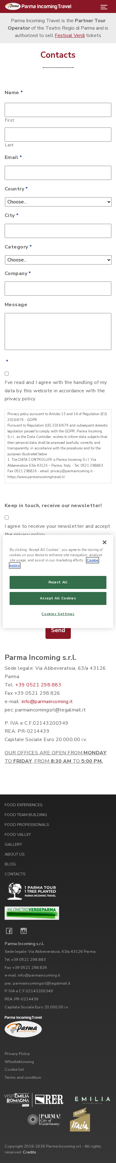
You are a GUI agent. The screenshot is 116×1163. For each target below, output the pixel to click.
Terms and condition (23, 1077)
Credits (29, 1152)
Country (16, 189)
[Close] (104, 542)
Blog (10, 864)
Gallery (13, 844)
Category (18, 247)
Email (13, 157)
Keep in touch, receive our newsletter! (53, 505)
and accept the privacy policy (57, 530)
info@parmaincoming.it (47, 701)
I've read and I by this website (56, 390)
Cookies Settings (57, 613)
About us (14, 854)
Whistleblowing (19, 1062)
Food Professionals (27, 824)
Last (9, 145)
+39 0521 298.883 (38, 685)
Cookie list (14, 1069)
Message (16, 305)
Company (18, 273)
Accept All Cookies (58, 598)
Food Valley (18, 834)
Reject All (58, 582)
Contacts (15, 874)
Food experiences (23, 805)
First (9, 120)
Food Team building (26, 815)
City (12, 215)
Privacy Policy (17, 1054)
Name (14, 93)
